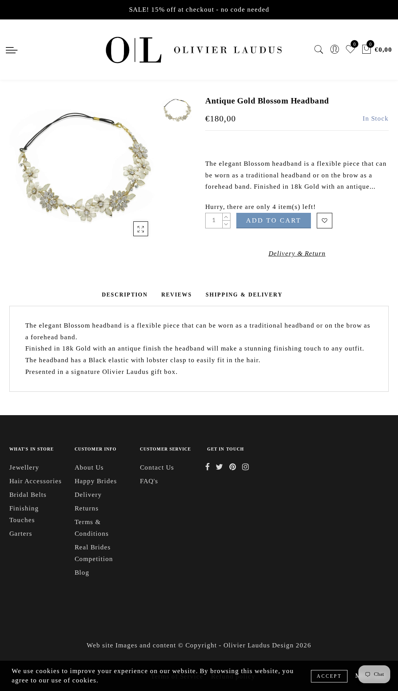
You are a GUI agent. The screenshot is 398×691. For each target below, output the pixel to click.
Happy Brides (96, 481)
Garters (20, 533)
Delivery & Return (297, 253)
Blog (82, 572)
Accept (329, 676)
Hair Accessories (35, 481)
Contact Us (157, 467)
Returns (87, 508)
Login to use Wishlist (324, 220)
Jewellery (24, 467)
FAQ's (149, 481)
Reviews (176, 295)
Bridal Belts (28, 494)
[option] (83, 169)
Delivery (88, 494)
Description (125, 295)
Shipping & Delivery (244, 295)
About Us (89, 467)
